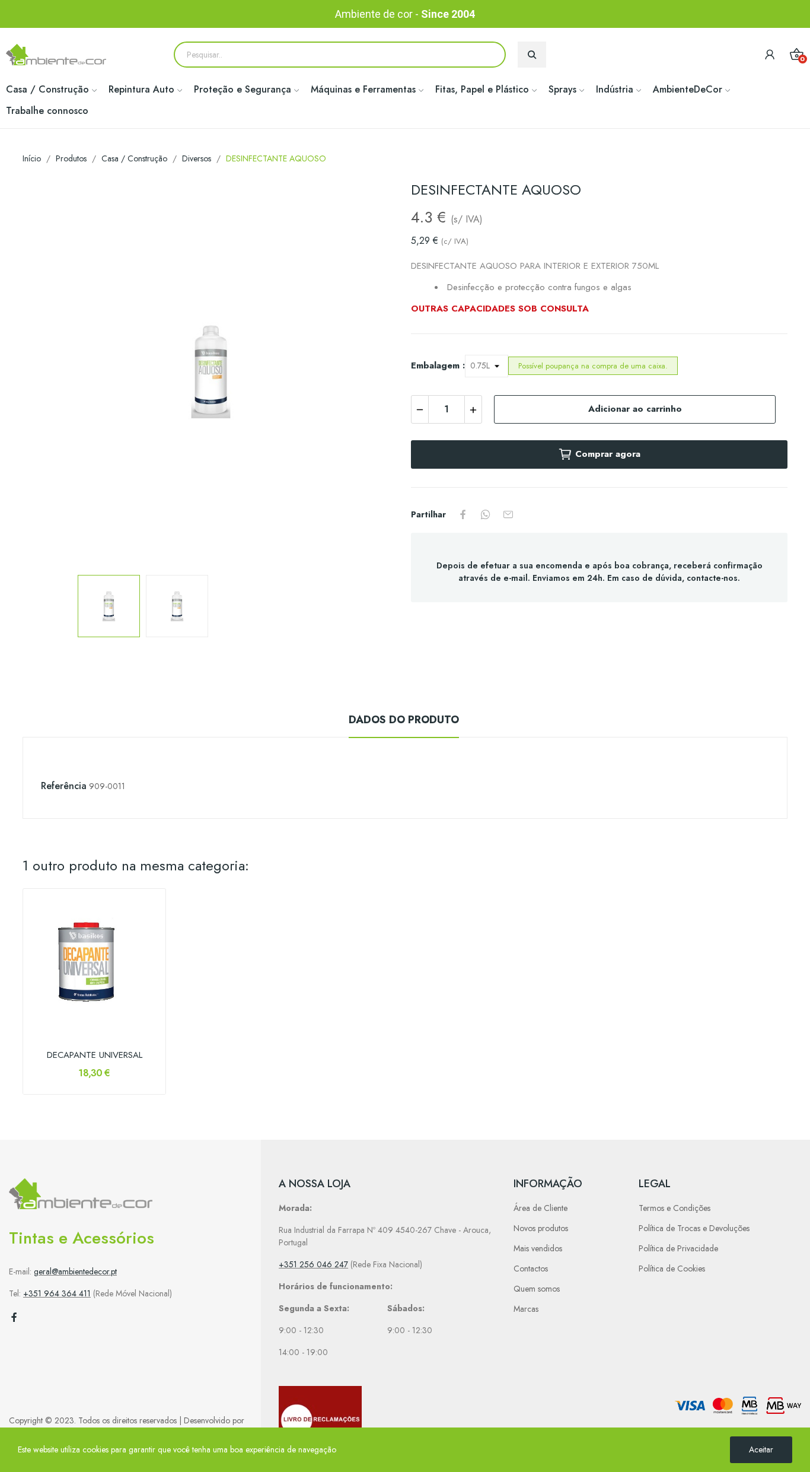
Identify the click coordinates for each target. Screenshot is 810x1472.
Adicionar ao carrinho (635, 408)
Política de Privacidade (678, 1248)
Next (371, 373)
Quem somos (537, 1289)
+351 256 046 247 (313, 1264)
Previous (50, 373)
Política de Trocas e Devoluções (694, 1228)
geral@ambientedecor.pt (75, 1271)
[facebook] (14, 1318)
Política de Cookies (672, 1268)
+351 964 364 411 (57, 1293)
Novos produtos (541, 1228)
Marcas (526, 1309)
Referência (64, 786)
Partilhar (463, 514)
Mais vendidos (538, 1248)
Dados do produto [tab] (404, 719)
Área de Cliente (540, 1208)
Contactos (531, 1268)
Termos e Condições (674, 1208)
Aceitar (761, 1449)
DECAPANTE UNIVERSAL (94, 1055)
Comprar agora (607, 453)
